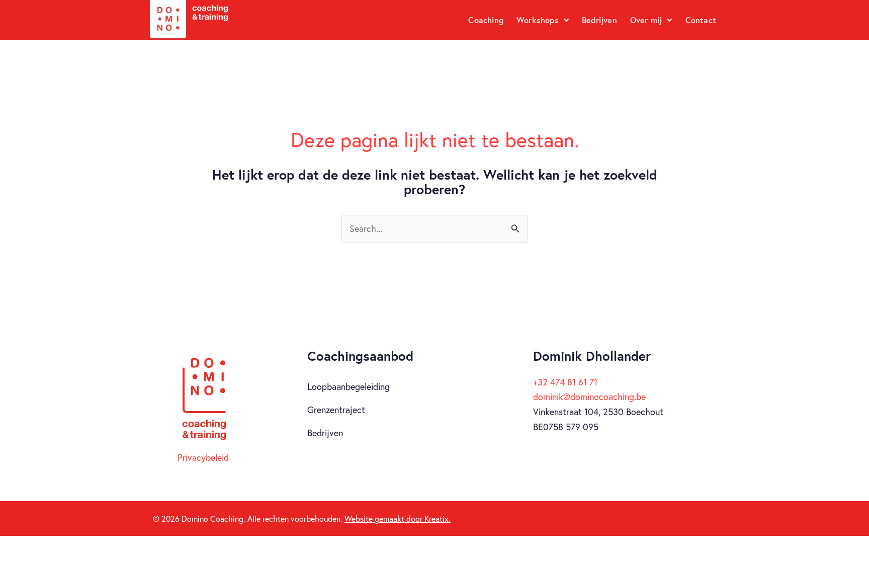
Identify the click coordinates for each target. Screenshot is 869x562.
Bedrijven (599, 20)
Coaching (485, 20)
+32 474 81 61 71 (565, 382)
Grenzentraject (336, 410)
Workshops (537, 20)
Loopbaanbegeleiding (348, 386)
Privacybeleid (203, 457)
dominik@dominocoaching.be (589, 396)
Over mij (646, 20)
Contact (700, 20)
